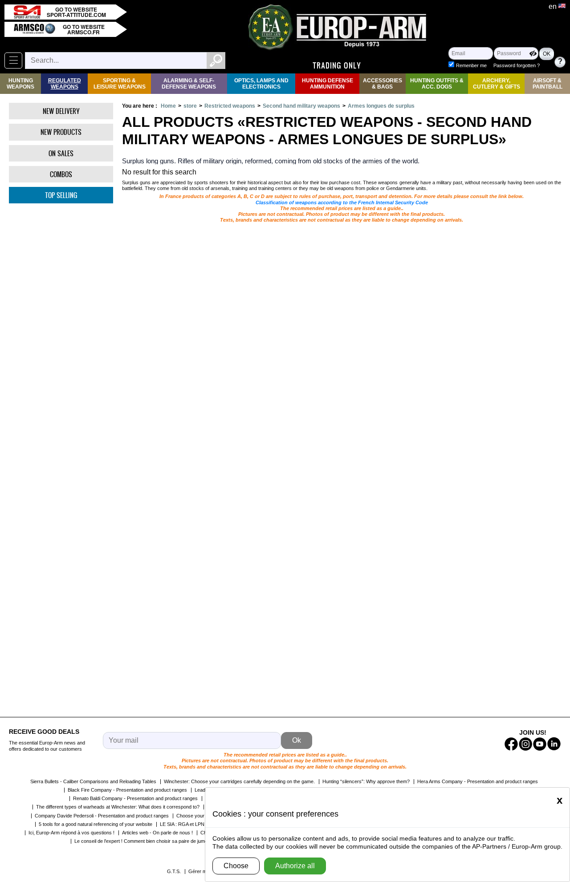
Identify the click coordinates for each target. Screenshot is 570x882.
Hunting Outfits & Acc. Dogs (437, 83)
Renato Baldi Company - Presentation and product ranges (135, 798)
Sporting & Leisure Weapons (120, 83)
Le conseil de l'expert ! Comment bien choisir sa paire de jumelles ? (146, 841)
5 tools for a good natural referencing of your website (95, 824)
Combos (61, 174)
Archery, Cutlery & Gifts (496, 83)
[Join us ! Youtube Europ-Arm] (540, 744)
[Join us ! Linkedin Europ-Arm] (554, 744)
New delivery (61, 111)
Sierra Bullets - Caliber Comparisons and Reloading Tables (93, 781)
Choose (236, 866)
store (190, 106)
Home (168, 106)
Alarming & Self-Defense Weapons (189, 83)
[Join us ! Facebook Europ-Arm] (511, 744)
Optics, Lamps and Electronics (261, 83)
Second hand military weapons (301, 106)
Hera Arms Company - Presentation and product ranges (477, 781)
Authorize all (295, 866)
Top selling (61, 195)
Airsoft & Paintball (547, 83)
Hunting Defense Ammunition (327, 83)
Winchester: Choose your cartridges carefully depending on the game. (239, 781)
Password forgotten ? (516, 65)
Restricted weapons (229, 106)
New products (61, 132)
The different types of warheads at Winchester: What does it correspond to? (118, 807)
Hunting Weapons (20, 83)
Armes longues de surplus (381, 106)
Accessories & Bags (382, 83)
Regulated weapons (64, 83)
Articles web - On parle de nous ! (157, 832)
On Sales (61, 153)
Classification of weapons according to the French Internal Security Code (342, 202)
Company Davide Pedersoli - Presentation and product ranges (102, 815)
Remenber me (471, 65)
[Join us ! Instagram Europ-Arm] (525, 744)
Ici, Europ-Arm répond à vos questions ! (71, 832)
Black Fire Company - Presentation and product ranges (127, 790)
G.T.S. (174, 871)
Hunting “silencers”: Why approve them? (366, 781)
